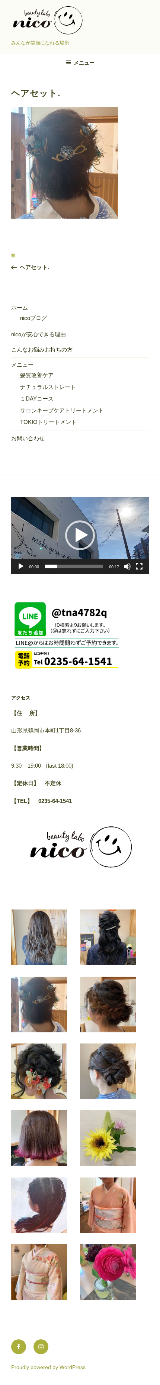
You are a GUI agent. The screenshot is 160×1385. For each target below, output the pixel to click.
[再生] (21, 566)
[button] (80, 535)
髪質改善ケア (37, 375)
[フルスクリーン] (139, 566)
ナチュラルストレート (48, 387)
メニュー (84, 63)
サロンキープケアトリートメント (62, 410)
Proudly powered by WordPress (48, 1367)
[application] (80, 535)
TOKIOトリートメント (48, 422)
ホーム (19, 307)
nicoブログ (33, 318)
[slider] (74, 566)
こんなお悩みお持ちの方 (42, 349)
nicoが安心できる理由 (38, 334)
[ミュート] (127, 566)
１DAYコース (37, 398)
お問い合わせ (28, 438)
